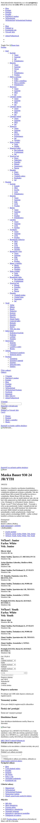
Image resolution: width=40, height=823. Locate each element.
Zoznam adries (10, 807)
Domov (8, 416)
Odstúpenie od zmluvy (13, 815)
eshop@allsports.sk (12, 36)
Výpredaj (8, 376)
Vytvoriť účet (10, 32)
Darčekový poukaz (12, 16)
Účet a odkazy (6, 370)
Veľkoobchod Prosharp (23, 20)
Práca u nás (9, 776)
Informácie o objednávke (14, 809)
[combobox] (11, 404)
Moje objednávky (11, 805)
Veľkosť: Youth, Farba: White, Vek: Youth (20, 536)
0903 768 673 (10, 396)
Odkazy (3, 372)
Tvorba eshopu (12, 819)
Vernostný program (12, 811)
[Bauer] (14, 45)
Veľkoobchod (10, 18)
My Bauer (8, 774)
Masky (7, 422)
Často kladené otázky (12, 769)
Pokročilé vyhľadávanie (9, 406)
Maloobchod (9, 788)
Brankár (8, 418)
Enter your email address (9, 750)
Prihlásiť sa (9, 28)
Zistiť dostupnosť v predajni (11, 526)
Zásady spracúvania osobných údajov (18, 796)
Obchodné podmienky (13, 778)
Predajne (8, 12)
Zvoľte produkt (10, 532)
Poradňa (8, 14)
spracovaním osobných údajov (11, 761)
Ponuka (3, 47)
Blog (7, 8)
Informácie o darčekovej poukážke (17, 813)
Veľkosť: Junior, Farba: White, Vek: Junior (20, 534)
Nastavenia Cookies (12, 794)
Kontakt (8, 10)
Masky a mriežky (11, 420)
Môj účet (8, 803)
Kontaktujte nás (10, 30)
